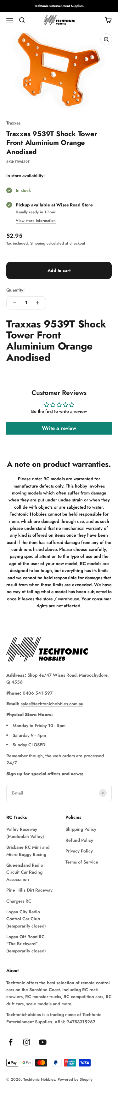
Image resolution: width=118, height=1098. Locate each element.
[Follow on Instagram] (26, 1042)
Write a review (59, 428)
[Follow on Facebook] (10, 1042)
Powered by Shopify (75, 1079)
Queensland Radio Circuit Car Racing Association (24, 872)
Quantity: (15, 290)
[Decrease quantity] (14, 303)
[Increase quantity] (38, 303)
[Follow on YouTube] (42, 1042)
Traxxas (13, 123)
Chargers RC (18, 901)
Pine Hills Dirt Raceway (29, 890)
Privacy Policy (79, 851)
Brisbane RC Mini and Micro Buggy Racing (27, 850)
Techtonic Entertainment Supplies (59, 5)
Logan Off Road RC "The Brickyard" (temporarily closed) (26, 943)
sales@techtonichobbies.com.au (52, 704)
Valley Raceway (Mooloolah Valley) (25, 832)
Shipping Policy (80, 829)
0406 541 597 (38, 693)
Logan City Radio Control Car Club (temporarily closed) (26, 919)
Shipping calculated (47, 243)
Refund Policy (79, 840)
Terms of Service (81, 862)
